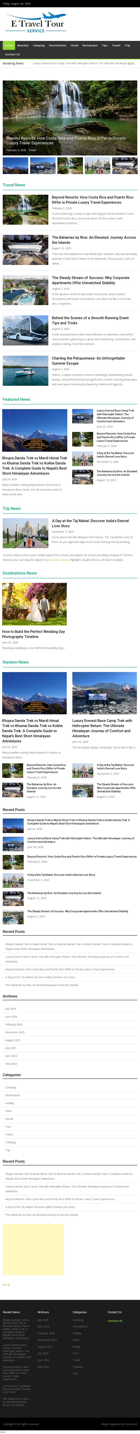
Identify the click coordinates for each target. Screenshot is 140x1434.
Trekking (10, 1142)
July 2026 (10, 1008)
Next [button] (133, 63)
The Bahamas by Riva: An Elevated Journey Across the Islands (44, 788)
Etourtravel (130, 1424)
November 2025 (15, 1032)
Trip (127, 45)
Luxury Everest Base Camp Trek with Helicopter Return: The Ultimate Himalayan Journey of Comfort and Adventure (67, 959)
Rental (9, 1118)
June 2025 (11, 1056)
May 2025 (11, 1063)
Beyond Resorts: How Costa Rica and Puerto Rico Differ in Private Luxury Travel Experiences (116, 437)
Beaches (23, 45)
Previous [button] (129, 63)
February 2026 (13, 1024)
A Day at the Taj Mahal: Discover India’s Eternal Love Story (58, 143)
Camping (39, 45)
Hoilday (9, 1103)
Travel (116, 45)
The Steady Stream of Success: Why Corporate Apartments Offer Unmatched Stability (116, 788)
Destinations (57, 45)
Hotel (74, 45)
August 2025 (12, 1040)
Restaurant (90, 45)
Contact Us (12, 54)
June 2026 (11, 1016)
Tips (105, 45)
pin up (6, 1284)
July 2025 (10, 1048)
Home (9, 45)
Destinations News (20, 573)
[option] (85, 65)
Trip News (12, 508)
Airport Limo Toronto (56, 560)
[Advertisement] (33, 1249)
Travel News (14, 185)
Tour (8, 1126)
